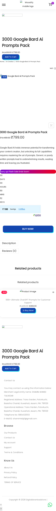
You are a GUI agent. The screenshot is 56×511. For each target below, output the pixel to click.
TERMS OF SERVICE (12, 482)
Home (2, 62)
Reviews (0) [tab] (9, 251)
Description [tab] (9, 243)
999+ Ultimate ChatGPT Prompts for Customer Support (28, 301)
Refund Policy (10, 477)
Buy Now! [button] (29, 310)
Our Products (10, 432)
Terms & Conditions (13, 452)
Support (8, 447)
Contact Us (9, 437)
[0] (50, 4)
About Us (8, 467)
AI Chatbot (10, 62)
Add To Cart (10, 57)
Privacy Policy (10, 472)
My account (9, 442)
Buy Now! (28, 229)
